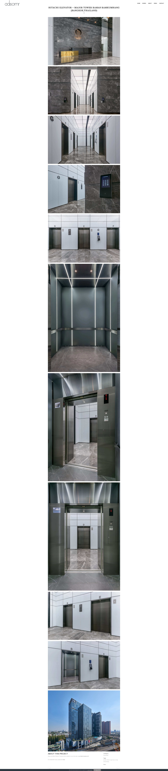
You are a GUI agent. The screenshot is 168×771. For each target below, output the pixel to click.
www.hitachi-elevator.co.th (83, 756)
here (64, 759)
